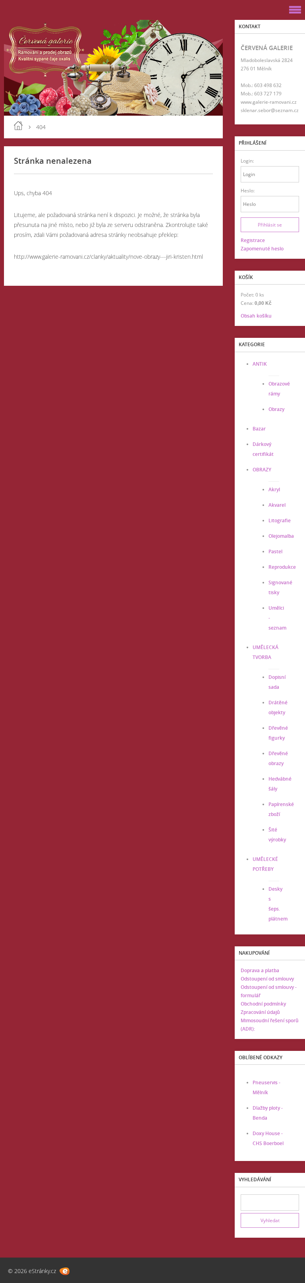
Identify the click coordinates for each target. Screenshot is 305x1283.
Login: (247, 160)
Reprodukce (282, 567)
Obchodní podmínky (263, 1003)
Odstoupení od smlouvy (267, 978)
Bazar (259, 428)
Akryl (274, 489)
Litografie (279, 520)
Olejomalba (281, 536)
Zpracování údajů (260, 1012)
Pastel (275, 551)
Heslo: (248, 190)
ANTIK (260, 363)
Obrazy (276, 409)
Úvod (18, 125)
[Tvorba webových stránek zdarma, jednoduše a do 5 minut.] (64, 1271)
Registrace (253, 240)
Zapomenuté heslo (262, 248)
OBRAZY (262, 469)
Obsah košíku (256, 315)
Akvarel (277, 505)
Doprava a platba (260, 970)
